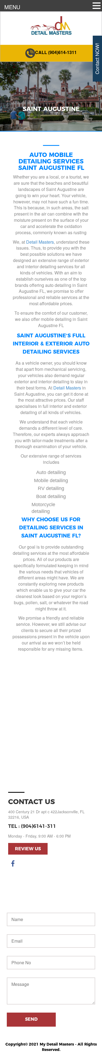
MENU (12, 7)
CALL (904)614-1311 (56, 52)
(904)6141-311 (38, 826)
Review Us (28, 848)
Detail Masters (40, 242)
